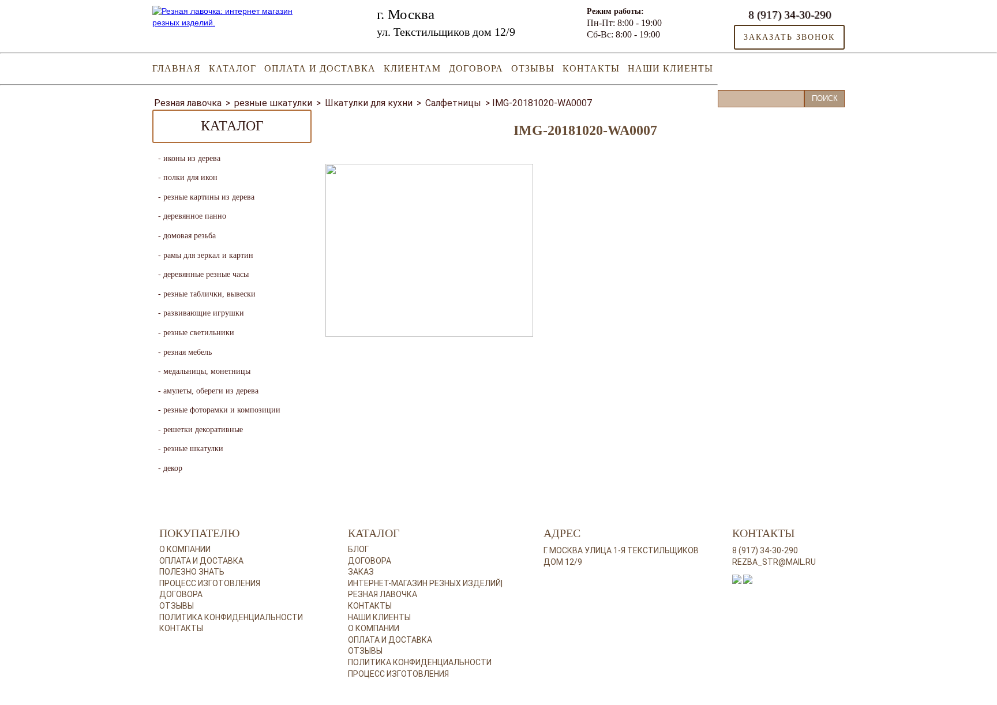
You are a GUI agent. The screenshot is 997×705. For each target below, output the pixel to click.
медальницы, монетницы (206, 371)
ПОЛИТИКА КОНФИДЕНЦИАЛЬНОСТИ (420, 662)
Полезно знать (191, 571)
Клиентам (412, 68)
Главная (176, 68)
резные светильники (198, 332)
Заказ (361, 571)
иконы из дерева (191, 158)
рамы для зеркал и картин (208, 255)
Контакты (591, 68)
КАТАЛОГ (232, 68)
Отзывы (532, 68)
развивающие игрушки (203, 313)
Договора (476, 68)
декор (172, 468)
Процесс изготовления (209, 583)
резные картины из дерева (208, 197)
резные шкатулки (193, 448)
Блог (358, 549)
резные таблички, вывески (209, 294)
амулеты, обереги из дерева (210, 391)
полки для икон (190, 177)
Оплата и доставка (320, 68)
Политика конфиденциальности (231, 617)
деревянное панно (194, 216)
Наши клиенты (670, 68)
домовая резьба (189, 235)
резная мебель (187, 352)
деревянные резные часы (206, 274)
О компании (185, 549)
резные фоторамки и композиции (221, 410)
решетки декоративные (203, 429)
